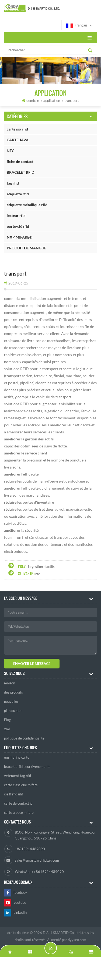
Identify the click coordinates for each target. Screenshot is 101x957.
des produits (13, 692)
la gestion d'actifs (41, 566)
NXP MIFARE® (19, 237)
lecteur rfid (16, 215)
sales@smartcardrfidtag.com (37, 860)
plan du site (13, 710)
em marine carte (16, 757)
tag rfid (13, 183)
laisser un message (50, 948)
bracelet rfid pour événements (27, 766)
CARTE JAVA (18, 140)
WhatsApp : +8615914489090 (39, 871)
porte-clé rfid (18, 226)
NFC (10, 150)
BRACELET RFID (20, 172)
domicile (32, 100)
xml (7, 729)
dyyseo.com (77, 940)
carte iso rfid (17, 129)
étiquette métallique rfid (27, 204)
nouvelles (11, 701)
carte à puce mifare (19, 812)
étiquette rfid (18, 194)
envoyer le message (31, 663)
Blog (7, 720)
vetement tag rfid (17, 776)
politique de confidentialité (24, 738)
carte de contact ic (18, 803)
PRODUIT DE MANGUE (26, 248)
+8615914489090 (30, 849)
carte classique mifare (21, 785)
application (51, 100)
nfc (37, 574)
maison (9, 683)
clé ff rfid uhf (13, 794)
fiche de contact (20, 161)
